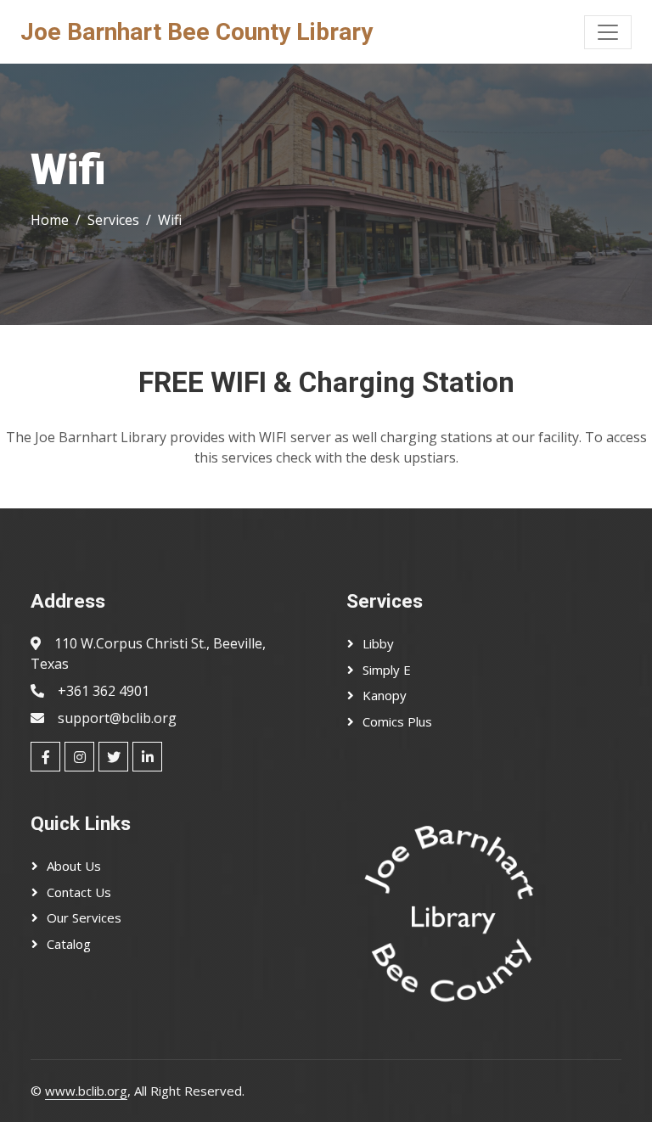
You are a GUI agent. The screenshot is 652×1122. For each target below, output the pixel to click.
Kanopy (385, 695)
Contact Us (79, 892)
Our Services (84, 917)
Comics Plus (397, 721)
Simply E (387, 669)
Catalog (69, 943)
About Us (74, 865)
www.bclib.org (86, 1090)
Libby (378, 643)
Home (50, 219)
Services (113, 219)
